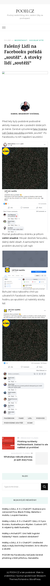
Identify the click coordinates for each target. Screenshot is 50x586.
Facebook (9, 418)
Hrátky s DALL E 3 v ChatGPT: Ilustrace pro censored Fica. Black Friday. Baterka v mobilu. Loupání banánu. (24, 512)
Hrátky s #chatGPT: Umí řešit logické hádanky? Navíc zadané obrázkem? (21, 535)
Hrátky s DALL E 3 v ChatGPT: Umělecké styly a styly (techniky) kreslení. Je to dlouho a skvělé (25, 545)
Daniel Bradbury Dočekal (25, 114)
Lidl (30, 418)
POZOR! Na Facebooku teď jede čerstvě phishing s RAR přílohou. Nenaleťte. (22, 556)
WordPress (34, 579)
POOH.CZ (25, 11)
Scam (29, 423)
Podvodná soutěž (13, 423)
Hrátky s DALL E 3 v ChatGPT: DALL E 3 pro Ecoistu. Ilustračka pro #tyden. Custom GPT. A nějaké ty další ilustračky (24, 524)
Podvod (40, 418)
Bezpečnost (21, 40)
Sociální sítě (36, 40)
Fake (21, 418)
